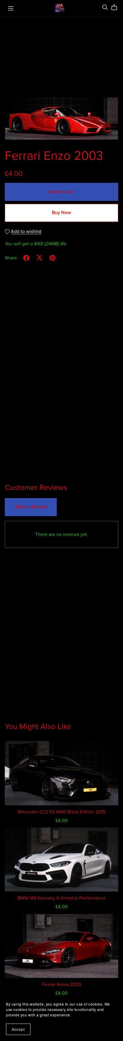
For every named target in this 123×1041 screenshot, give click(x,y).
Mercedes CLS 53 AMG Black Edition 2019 (61, 812)
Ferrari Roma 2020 (61, 985)
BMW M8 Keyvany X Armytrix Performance (61, 898)
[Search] (105, 7)
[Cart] (116, 8)
